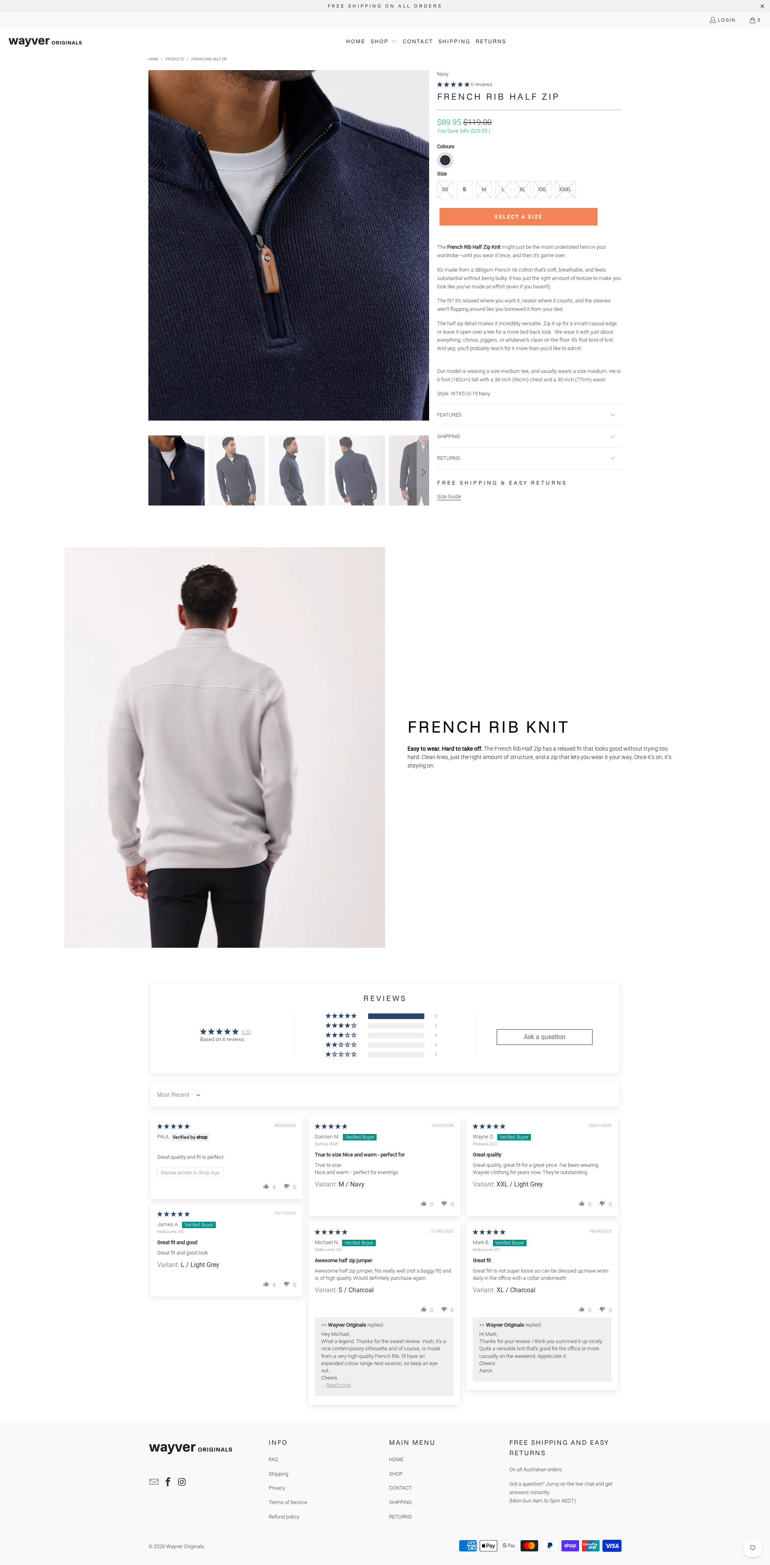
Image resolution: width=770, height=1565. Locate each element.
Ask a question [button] (544, 1037)
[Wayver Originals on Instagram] (182, 1482)
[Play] (288, 246)
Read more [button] (338, 1385)
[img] (173, 1126)
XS (445, 189)
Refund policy (284, 1517)
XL (522, 189)
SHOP (396, 1474)
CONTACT (400, 1488)
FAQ (273, 1459)
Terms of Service (288, 1502)
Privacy (277, 1488)
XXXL (565, 189)
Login (727, 20)
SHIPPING (400, 1502)
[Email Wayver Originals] (154, 1482)
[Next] (423, 246)
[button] (384, 41)
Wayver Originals (185, 1546)
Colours (445, 146)
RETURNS (400, 1517)
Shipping (278, 1474)
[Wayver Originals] (45, 41)
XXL (542, 189)
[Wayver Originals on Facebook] (168, 1482)
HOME (396, 1459)
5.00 (246, 1032)
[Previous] (154, 246)
